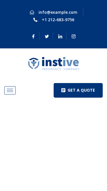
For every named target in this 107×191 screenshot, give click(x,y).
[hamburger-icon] (10, 90)
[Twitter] (47, 36)
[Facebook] (33, 36)
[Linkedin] (60, 36)
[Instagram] (74, 36)
